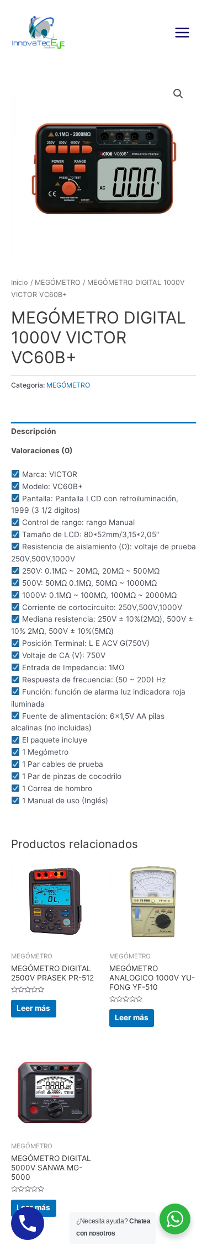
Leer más (33, 1008)
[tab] (103, 432)
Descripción (33, 431)
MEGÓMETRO (58, 282)
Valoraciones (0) (42, 450)
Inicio (19, 282)
